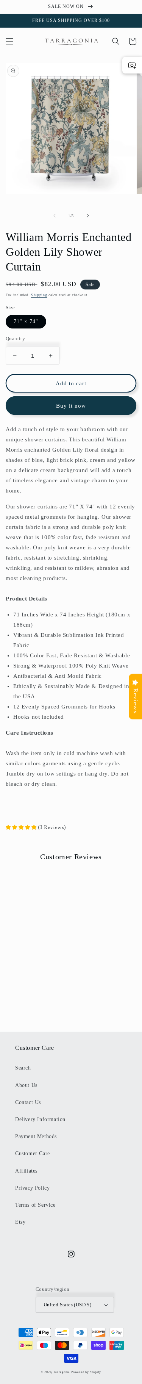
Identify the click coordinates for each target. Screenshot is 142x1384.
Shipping (39, 295)
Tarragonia (62, 1372)
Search (23, 1068)
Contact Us (28, 1102)
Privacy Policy (32, 1188)
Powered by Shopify (86, 1372)
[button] (9, 41)
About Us (26, 1085)
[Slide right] (88, 215)
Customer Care (32, 1153)
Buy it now (71, 406)
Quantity (15, 338)
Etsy (20, 1222)
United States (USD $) (67, 1304)
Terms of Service (35, 1205)
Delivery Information (40, 1119)
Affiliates (26, 1171)
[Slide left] (54, 215)
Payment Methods (36, 1136)
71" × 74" (26, 321)
